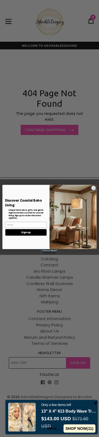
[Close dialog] (93, 188)
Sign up (26, 232)
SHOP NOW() (79, 428)
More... (53, 428)
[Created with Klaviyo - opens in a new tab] (49, 250)
